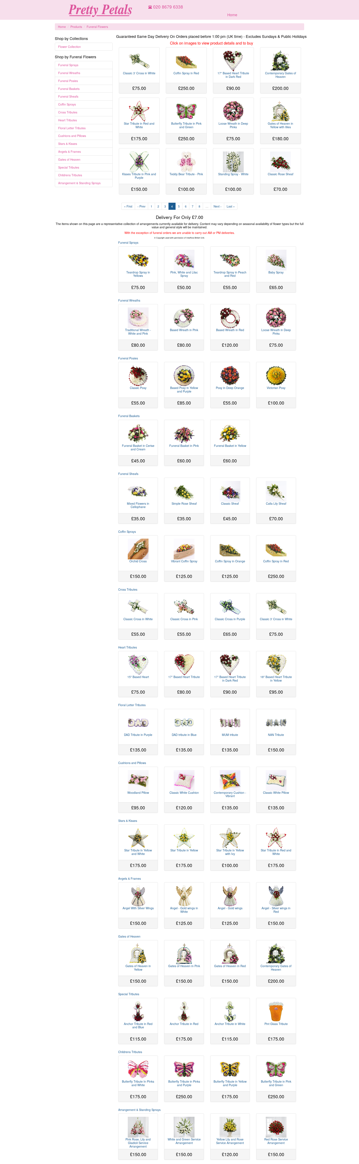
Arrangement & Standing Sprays (79, 183)
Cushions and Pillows (72, 136)
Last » (231, 206)
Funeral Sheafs (68, 96)
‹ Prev (141, 206)
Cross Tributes (67, 112)
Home (232, 14)
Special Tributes (68, 167)
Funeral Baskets (69, 89)
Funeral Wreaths (69, 73)
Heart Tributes (67, 120)
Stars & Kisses (67, 144)
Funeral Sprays (68, 65)
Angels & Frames (69, 151)
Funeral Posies (68, 81)
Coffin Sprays (67, 104)
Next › (217, 206)
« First (128, 206)
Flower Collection (69, 47)
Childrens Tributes (70, 175)
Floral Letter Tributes (72, 128)
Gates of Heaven (69, 159)
